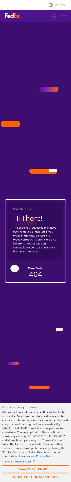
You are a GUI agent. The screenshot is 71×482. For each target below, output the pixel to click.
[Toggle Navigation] (63, 15)
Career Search (53, 16)
